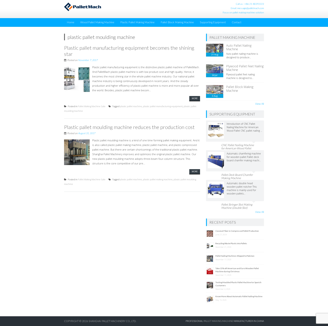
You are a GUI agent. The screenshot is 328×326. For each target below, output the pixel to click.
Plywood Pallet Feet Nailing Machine (245, 68)
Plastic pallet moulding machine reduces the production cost (129, 127)
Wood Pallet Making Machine (97, 22)
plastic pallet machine (131, 106)
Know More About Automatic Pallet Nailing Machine (238, 296)
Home (70, 22)
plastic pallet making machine (158, 179)
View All (259, 103)
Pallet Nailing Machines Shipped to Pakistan (234, 256)
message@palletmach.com (250, 8)
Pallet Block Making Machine (177, 22)
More (194, 98)
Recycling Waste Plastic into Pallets (231, 243)
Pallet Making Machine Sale (91, 106)
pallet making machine (218, 321)
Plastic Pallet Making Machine (137, 22)
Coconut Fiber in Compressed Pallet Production (237, 231)
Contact (236, 22)
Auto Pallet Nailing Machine (238, 47)
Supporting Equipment (213, 22)
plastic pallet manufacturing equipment (163, 106)
